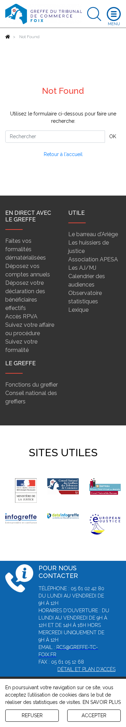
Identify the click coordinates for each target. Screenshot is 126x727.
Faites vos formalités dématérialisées (25, 249)
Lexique (78, 309)
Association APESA (93, 259)
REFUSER (32, 715)
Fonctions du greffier (31, 384)
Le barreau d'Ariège (93, 234)
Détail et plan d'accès (86, 669)
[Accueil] (7, 36)
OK (112, 136)
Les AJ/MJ (82, 267)
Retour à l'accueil (63, 154)
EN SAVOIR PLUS (102, 702)
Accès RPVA (21, 316)
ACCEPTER (94, 715)
